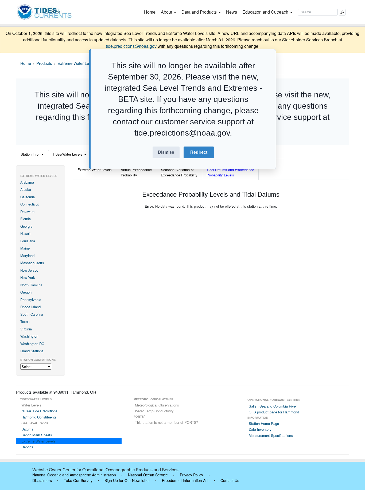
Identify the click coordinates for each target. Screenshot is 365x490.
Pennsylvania (30, 299)
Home (151, 12)
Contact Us (229, 480)
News (231, 12)
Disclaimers (42, 480)
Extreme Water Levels (76, 63)
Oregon (26, 292)
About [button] (166, 12)
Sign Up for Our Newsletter (127, 480)
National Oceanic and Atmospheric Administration (74, 474)
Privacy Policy (191, 474)
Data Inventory (260, 429)
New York (27, 277)
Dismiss (166, 152)
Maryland (27, 255)
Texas (25, 321)
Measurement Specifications (271, 435)
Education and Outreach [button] (265, 12)
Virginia (26, 328)
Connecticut (29, 204)
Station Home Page (264, 423)
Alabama (27, 182)
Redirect (198, 152)
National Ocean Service (148, 474)
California (27, 196)
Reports (27, 446)
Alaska (25, 189)
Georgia (26, 226)
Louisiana (27, 240)
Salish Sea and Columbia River (273, 406)
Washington (29, 336)
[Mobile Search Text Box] (342, 12)
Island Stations (32, 350)
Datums (27, 429)
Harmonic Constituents (39, 417)
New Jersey (29, 270)
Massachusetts (32, 262)
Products (44, 63)
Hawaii (25, 233)
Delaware (27, 211)
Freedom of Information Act (185, 480)
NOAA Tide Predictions (39, 410)
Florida (25, 218)
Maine (25, 248)
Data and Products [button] (199, 12)
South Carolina (31, 314)
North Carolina (31, 284)
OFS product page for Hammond (274, 411)
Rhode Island (30, 306)
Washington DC (32, 343)
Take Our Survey (78, 480)
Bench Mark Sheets (36, 434)
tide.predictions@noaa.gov (131, 46)
